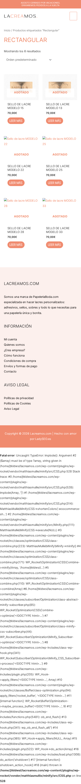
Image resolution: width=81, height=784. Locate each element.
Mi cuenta (10, 339)
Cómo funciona (14, 355)
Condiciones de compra (20, 361)
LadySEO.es (43, 439)
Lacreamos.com (41, 433)
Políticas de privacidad (19, 398)
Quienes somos (14, 344)
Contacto (10, 371)
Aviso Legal (11, 409)
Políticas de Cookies (17, 403)
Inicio (7, 30)
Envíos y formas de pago (20, 366)
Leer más (15, 121)
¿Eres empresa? (14, 350)
